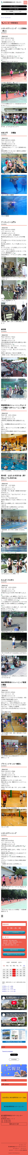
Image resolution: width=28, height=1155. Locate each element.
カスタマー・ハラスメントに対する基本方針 (18, 1150)
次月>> (20, 962)
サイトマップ (23, 1148)
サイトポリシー (16, 1148)
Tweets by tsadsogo (7, 1051)
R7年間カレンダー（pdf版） (8, 986)
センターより (8, 17)
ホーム (2, 17)
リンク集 (3, 1080)
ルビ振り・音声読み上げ (14, 6)
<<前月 (8, 962)
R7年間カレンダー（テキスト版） (9, 989)
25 (2, 916)
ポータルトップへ (22, 1144)
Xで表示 (14, 1054)
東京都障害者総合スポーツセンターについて (17, 1146)
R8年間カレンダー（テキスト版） (9, 991)
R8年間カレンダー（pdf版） (8, 988)
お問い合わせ (5, 1084)
